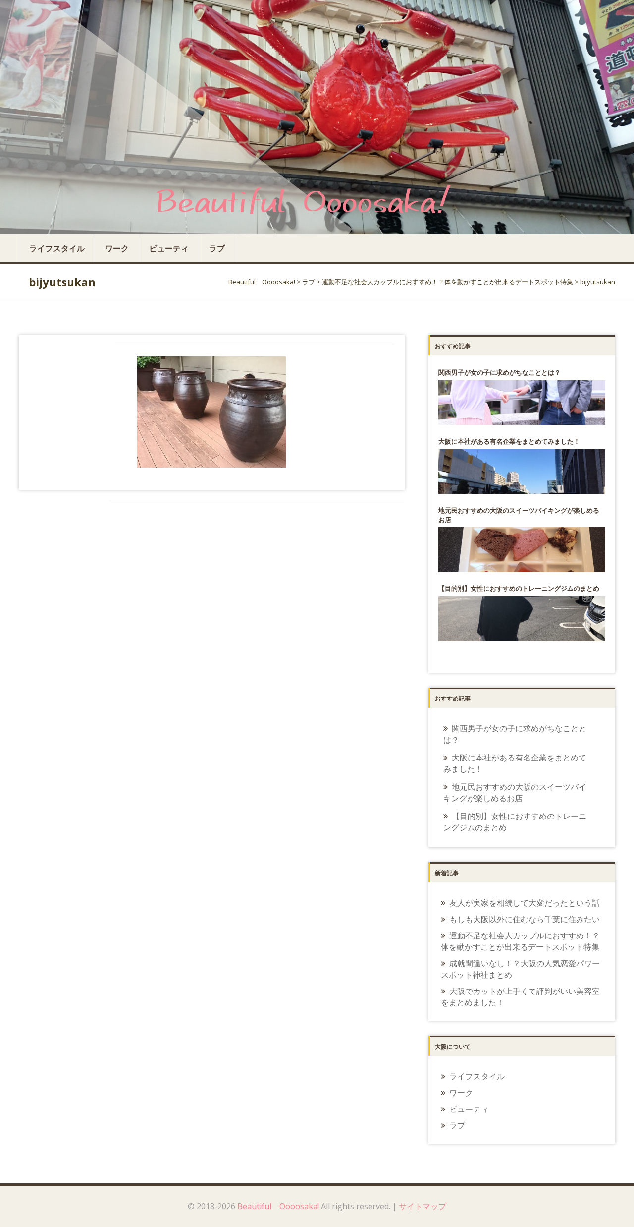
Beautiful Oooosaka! (278, 1206)
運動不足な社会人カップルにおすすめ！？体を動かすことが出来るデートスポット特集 (520, 941)
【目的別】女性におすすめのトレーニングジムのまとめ (514, 822)
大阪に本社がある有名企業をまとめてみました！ (514, 763)
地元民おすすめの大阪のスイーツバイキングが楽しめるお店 (514, 792)
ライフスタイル (57, 248)
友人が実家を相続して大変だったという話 (524, 902)
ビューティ (169, 248)
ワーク (117, 248)
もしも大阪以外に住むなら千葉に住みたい (524, 919)
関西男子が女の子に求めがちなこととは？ (514, 734)
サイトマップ (422, 1206)
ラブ (217, 248)
